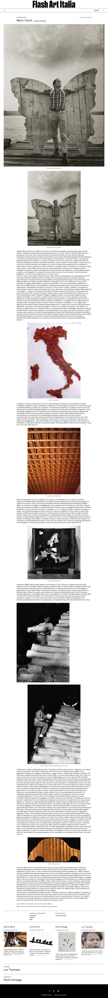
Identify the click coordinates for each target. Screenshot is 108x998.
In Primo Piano (22, 17)
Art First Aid (35, 927)
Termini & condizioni (60, 995)
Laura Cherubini (40, 21)
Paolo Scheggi (61, 927)
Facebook (33, 915)
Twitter (32, 917)
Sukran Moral (9, 927)
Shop (96, 10)
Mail (31, 919)
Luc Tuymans (86, 927)
